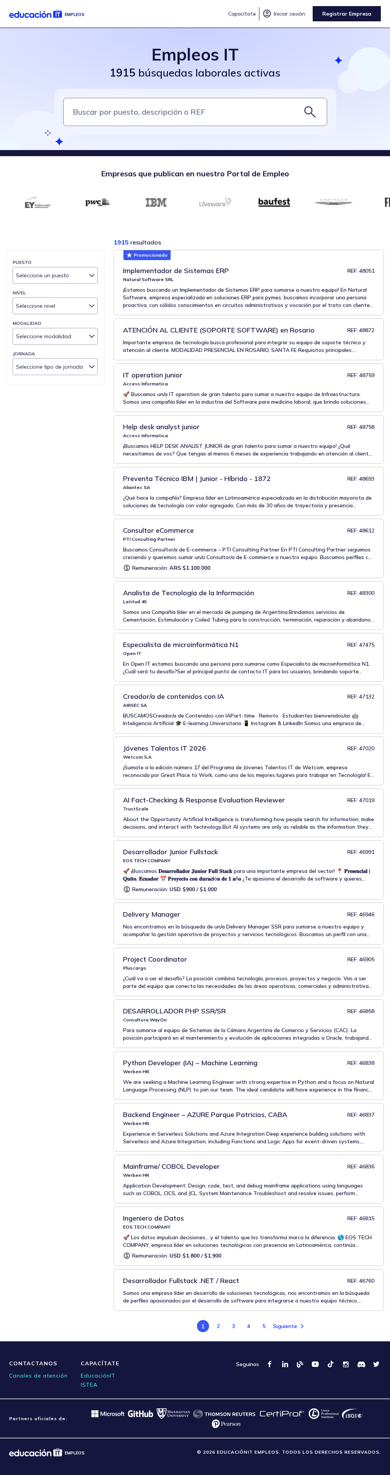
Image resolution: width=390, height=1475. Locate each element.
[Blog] (300, 1364)
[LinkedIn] (284, 1364)
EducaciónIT (98, 1375)
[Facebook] (269, 1364)
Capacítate (242, 13)
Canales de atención (38, 1375)
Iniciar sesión (283, 13)
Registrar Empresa (346, 13)
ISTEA (89, 1384)
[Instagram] (345, 1364)
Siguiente (285, 1326)
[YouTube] (315, 1364)
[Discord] (361, 1364)
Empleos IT (195, 54)
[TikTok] (330, 1364)
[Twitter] (376, 1364)
